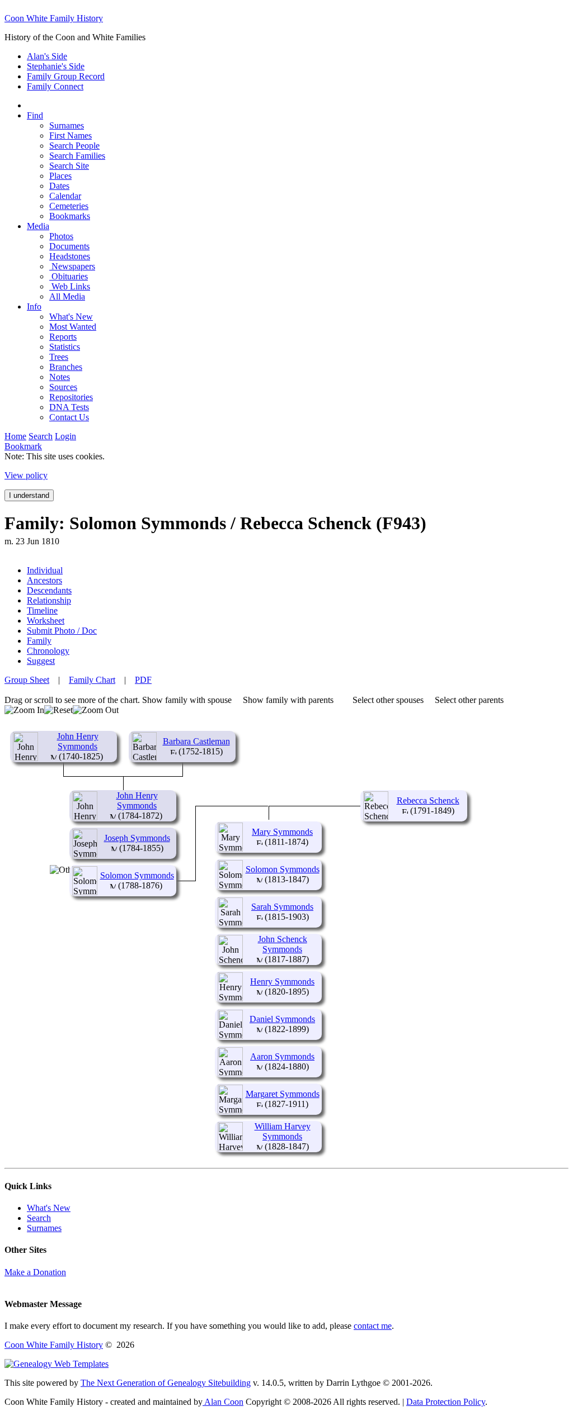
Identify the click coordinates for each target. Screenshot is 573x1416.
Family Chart (92, 680)
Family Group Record (66, 76)
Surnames (44, 1228)
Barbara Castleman (196, 741)
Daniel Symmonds (282, 1019)
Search (41, 436)
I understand (29, 495)
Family (39, 640)
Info (34, 306)
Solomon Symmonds (137, 875)
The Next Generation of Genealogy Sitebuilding (166, 1383)
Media (38, 226)
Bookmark (23, 446)
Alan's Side (47, 56)
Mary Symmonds (282, 832)
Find (35, 115)
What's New (49, 1208)
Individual (45, 570)
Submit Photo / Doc (62, 630)
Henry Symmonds (282, 981)
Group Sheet (26, 680)
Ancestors (44, 580)
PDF (143, 680)
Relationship (49, 600)
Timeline (42, 610)
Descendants (49, 590)
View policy (26, 475)
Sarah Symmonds (282, 906)
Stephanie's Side (55, 66)
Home (15, 436)
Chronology (48, 650)
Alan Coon (223, 1402)
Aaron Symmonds (282, 1056)
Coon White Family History (53, 18)
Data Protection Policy (445, 1402)
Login (65, 436)
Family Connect (55, 86)
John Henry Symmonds (77, 741)
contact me (373, 1326)
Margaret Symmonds (283, 1094)
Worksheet (45, 620)
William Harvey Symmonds (283, 1131)
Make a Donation (35, 1272)
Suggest (41, 661)
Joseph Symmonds (137, 838)
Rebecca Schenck (428, 800)
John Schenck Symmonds (282, 944)
